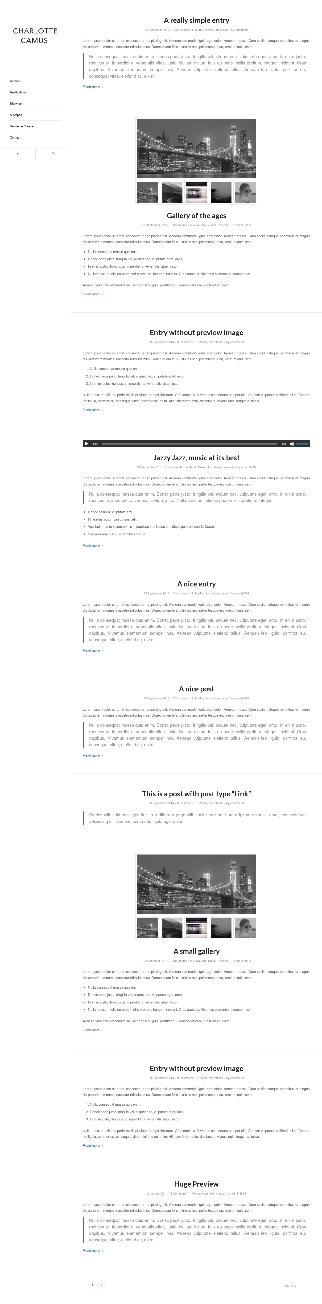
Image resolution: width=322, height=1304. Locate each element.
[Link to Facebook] (17, 154)
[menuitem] (35, 81)
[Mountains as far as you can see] (172, 192)
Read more (91, 86)
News (208, 30)
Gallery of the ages (196, 215)
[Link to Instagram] (53, 154)
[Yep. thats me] (245, 192)
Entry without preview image (196, 332)
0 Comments (181, 30)
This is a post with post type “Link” (196, 793)
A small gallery (196, 951)
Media (199, 30)
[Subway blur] (196, 192)
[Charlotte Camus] (35, 35)
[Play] (86, 443)
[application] (196, 443)
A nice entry (196, 583)
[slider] (303, 443)
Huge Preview (196, 1184)
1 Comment (178, 1193)
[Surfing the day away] (221, 192)
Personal (223, 225)
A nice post (196, 688)
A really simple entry (196, 20)
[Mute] (292, 443)
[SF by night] (196, 148)
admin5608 (242, 30)
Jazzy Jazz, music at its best (196, 457)
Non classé (220, 30)
